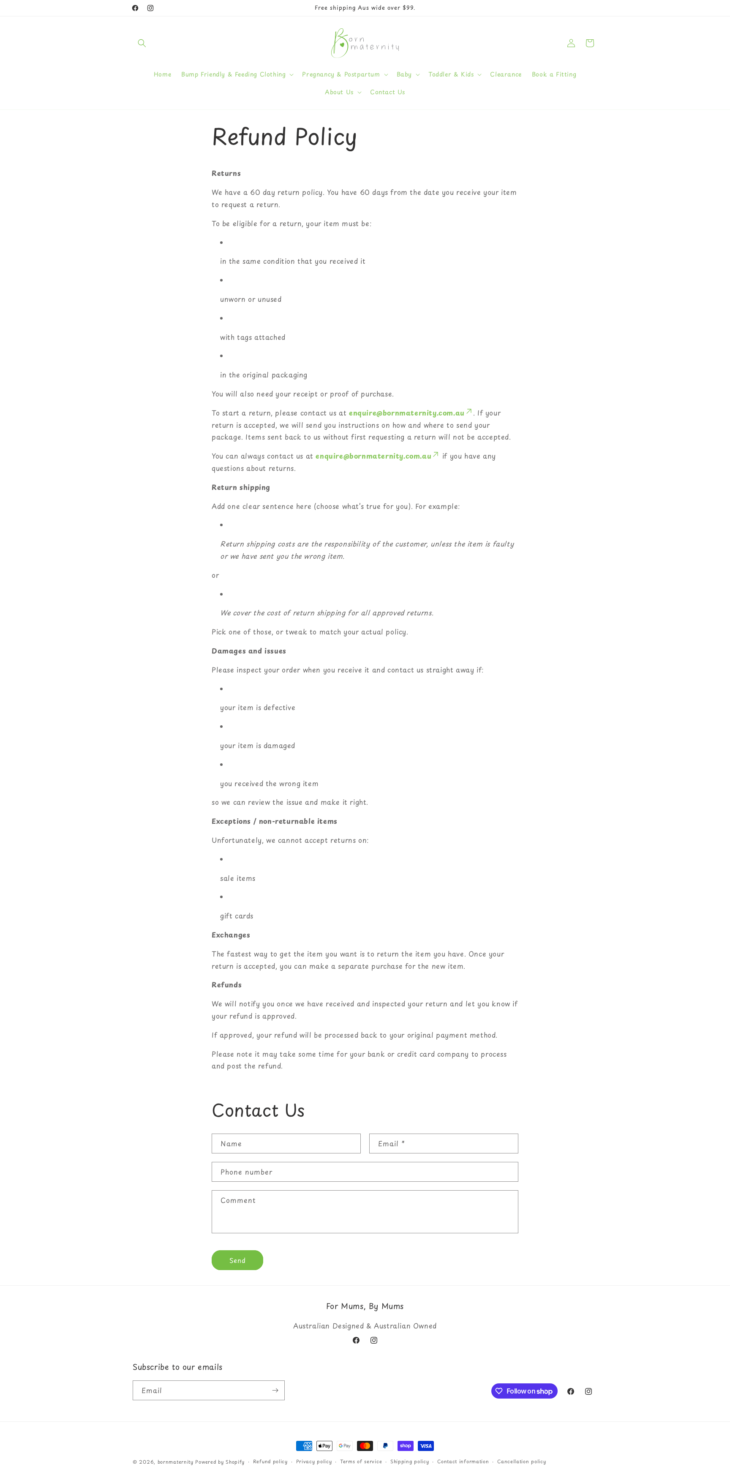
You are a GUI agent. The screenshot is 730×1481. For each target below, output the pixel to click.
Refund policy (270, 1461)
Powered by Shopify (220, 1461)
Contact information (463, 1461)
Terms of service (361, 1461)
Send (237, 1260)
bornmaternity (175, 1461)
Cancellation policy (521, 1461)
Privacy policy (314, 1461)
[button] (142, 43)
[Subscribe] (275, 1390)
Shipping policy (409, 1461)
